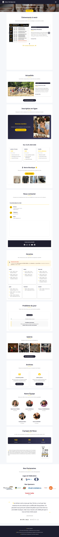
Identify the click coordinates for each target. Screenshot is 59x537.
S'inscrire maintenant (20, 129)
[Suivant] (49, 33)
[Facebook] (24, 245)
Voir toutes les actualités (29, 100)
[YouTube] (32, 245)
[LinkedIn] (34, 245)
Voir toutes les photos (29, 356)
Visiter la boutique (29, 173)
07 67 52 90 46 (15, 213)
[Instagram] (29, 245)
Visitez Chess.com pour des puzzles (30, 325)
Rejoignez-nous (29, 10)
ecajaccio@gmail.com (17, 218)
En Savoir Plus (33, 38)
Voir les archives (20, 383)
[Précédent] (10, 33)
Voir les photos (39, 383)
